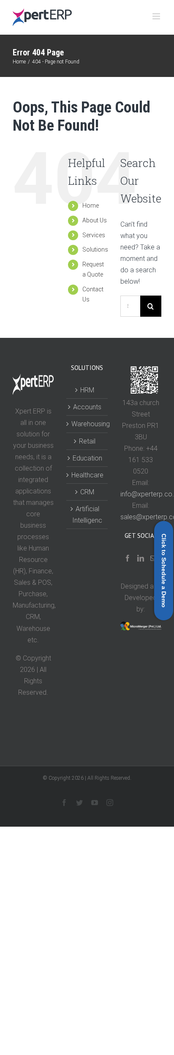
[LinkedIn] (140, 558)
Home (90, 205)
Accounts (87, 407)
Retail (87, 441)
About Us (94, 220)
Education (87, 458)
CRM (87, 492)
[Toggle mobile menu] (156, 16)
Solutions (95, 249)
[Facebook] (127, 558)
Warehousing (87, 424)
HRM (87, 390)
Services (93, 235)
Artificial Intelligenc (87, 514)
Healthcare (87, 475)
